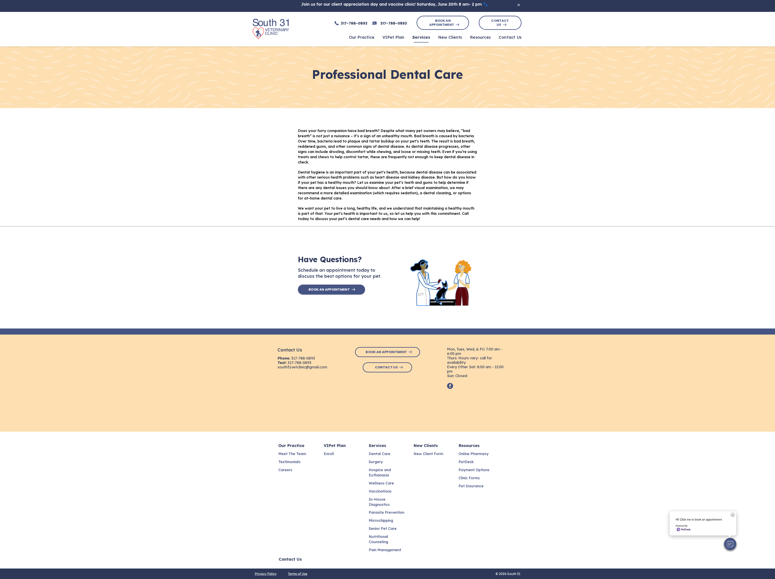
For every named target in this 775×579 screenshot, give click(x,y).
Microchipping (381, 520)
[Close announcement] (519, 5)
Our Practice (291, 445)
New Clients (426, 445)
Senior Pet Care (383, 528)
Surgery (376, 461)
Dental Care (379, 453)
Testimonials (289, 461)
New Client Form (428, 453)
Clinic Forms (469, 478)
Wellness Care (381, 483)
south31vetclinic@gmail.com (302, 367)
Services (377, 445)
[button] (730, 544)
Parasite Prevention (386, 512)
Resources (469, 445)
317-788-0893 (303, 358)
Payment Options (474, 470)
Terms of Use (297, 574)
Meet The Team (292, 453)
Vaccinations (380, 491)
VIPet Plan (335, 445)
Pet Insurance (471, 486)
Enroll (329, 453)
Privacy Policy (265, 574)
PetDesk (466, 461)
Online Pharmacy (474, 453)
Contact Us (500, 22)
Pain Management (385, 550)
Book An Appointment (441, 22)
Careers (285, 470)
